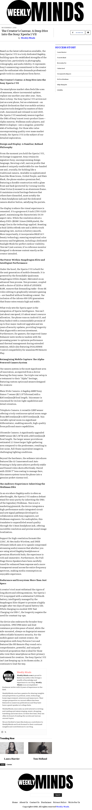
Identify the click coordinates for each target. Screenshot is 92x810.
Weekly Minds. (62, 806)
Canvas (9, 764)
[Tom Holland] (40, 748)
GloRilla (60, 90)
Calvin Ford (61, 68)
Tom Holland (40, 758)
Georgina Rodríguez (64, 74)
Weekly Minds (28, 38)
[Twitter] (5, 732)
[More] (88, 32)
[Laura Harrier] (12, 748)
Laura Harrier (12, 758)
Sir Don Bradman (62, 79)
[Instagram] (2, 732)
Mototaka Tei (61, 63)
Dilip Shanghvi (62, 85)
